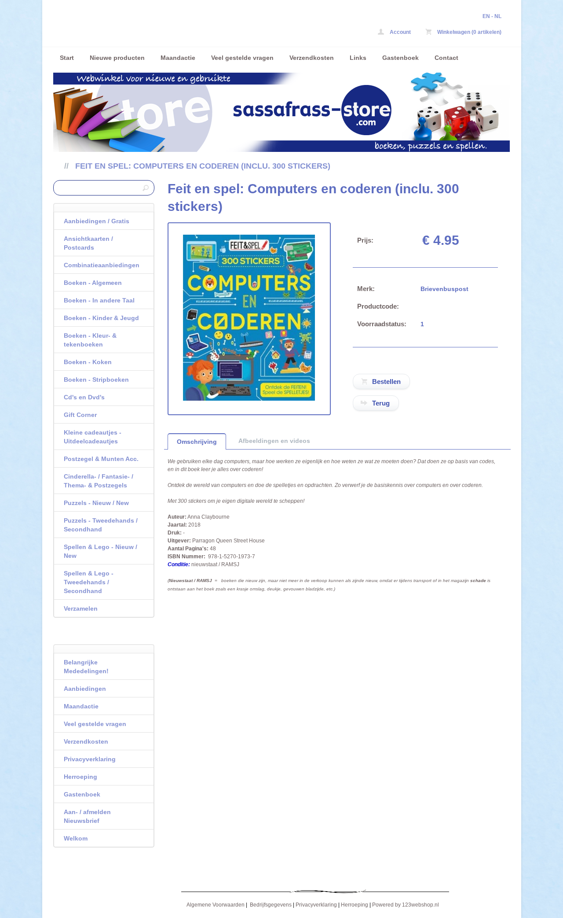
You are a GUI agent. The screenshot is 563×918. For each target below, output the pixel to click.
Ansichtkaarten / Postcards (88, 243)
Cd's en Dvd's (84, 397)
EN (486, 16)
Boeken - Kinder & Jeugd (101, 317)
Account (399, 32)
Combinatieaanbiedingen (101, 265)
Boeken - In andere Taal (99, 300)
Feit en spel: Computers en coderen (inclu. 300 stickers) (202, 166)
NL (497, 16)
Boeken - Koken (88, 361)
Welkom (76, 838)
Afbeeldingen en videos (274, 440)
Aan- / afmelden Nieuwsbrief (87, 816)
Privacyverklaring (90, 759)
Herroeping (80, 776)
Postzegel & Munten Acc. (101, 458)
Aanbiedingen (85, 688)
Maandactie (178, 57)
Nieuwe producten (117, 57)
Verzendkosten (311, 57)
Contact (446, 57)
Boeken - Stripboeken (96, 379)
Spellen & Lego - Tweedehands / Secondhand (88, 582)
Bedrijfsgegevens (271, 905)
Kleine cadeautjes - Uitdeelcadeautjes (92, 437)
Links (358, 57)
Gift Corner (80, 414)
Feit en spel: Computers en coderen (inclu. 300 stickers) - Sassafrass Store (169, 25)
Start (67, 57)
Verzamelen (81, 608)
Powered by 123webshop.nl (405, 905)
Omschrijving (197, 441)
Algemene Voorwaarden (215, 905)
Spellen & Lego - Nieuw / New (100, 551)
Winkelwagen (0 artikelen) (468, 32)
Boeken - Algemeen (93, 282)
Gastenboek (400, 57)
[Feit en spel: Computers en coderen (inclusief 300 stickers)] (249, 399)
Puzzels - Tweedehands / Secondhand (101, 525)
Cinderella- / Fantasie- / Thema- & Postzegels (98, 481)
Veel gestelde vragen (242, 57)
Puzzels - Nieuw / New (96, 502)
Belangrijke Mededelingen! (86, 667)
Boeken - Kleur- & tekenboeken (90, 340)
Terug (381, 403)
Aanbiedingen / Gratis (96, 221)
